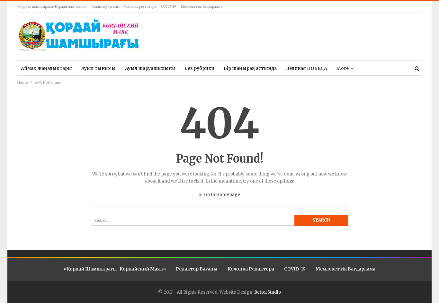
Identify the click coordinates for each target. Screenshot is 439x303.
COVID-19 (168, 7)
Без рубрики (199, 68)
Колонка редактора (140, 7)
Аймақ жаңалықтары (46, 68)
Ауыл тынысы (98, 68)
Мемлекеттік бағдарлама (201, 7)
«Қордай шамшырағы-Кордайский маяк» (52, 7)
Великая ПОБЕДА (306, 68)
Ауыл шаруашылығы (150, 68)
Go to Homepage (221, 194)
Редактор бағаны (106, 7)
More (342, 68)
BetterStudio (267, 292)
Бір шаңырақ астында (250, 68)
